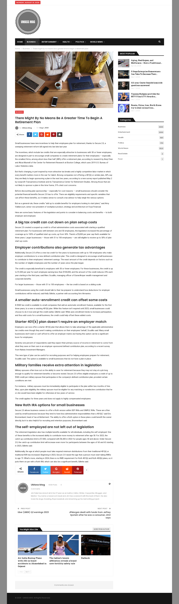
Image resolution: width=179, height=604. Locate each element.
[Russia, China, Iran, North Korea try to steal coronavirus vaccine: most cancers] (123, 108)
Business (31, 42)
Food (120, 159)
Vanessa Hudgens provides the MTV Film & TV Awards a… (145, 95)
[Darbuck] (95, 545)
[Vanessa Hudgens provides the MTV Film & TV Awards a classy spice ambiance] (123, 97)
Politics (80, 42)
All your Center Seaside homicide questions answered (146, 84)
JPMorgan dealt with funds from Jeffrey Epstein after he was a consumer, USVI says (90, 515)
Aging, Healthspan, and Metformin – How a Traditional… (146, 61)
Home (20, 42)
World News (96, 42)
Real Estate (123, 153)
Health (66, 42)
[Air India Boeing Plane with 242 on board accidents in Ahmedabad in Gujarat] (32, 545)
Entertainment (49, 42)
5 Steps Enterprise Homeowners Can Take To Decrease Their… (145, 72)
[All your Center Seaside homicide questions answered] (123, 85)
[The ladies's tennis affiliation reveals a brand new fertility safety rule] (64, 545)
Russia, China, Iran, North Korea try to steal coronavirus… (146, 106)
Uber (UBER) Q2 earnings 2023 (33, 512)
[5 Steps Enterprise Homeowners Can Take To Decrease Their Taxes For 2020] (123, 74)
